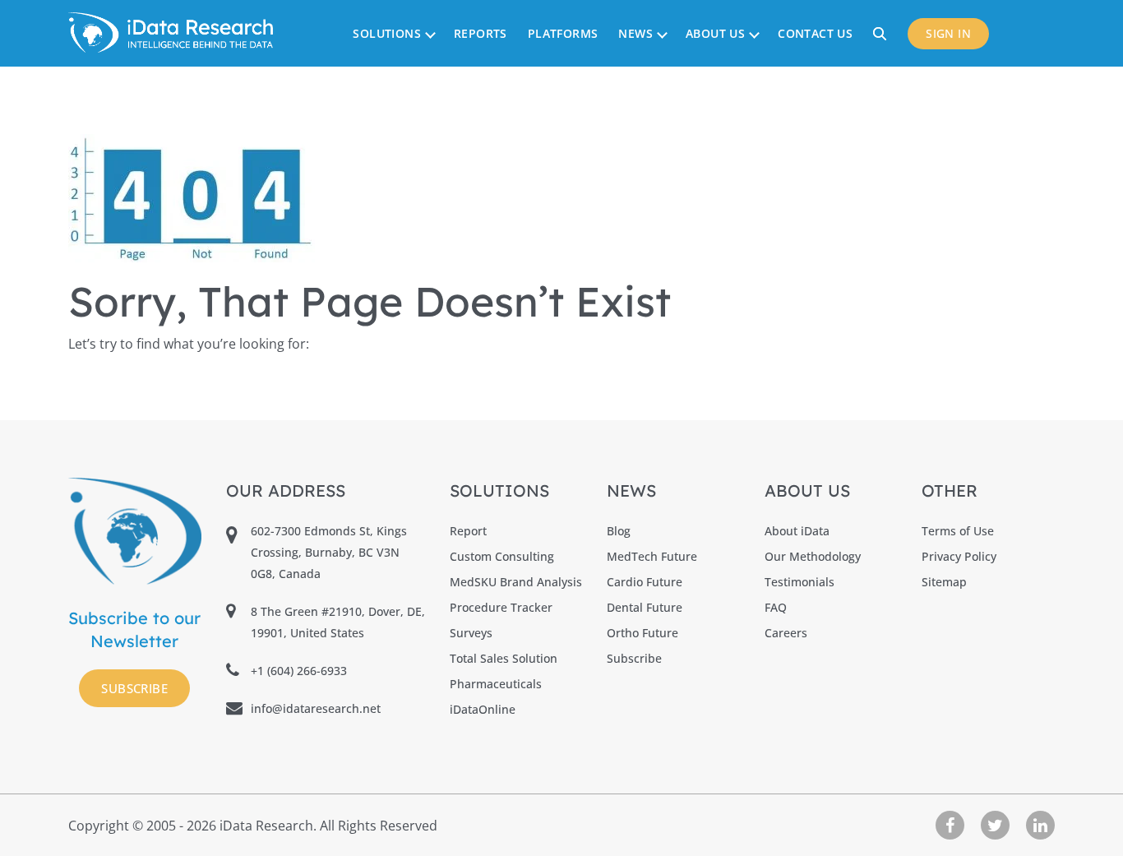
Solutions (387, 33)
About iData (797, 531)
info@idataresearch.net (316, 708)
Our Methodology (813, 556)
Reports (480, 33)
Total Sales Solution (503, 658)
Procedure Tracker (501, 607)
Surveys (471, 633)
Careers (786, 633)
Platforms (563, 33)
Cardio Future (644, 582)
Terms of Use (958, 531)
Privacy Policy (959, 556)
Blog (619, 531)
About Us (715, 33)
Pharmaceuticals (496, 684)
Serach (882, 33)
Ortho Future (642, 633)
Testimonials (799, 582)
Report (468, 531)
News (635, 33)
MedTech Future (652, 556)
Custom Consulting (502, 556)
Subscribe (134, 688)
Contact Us (815, 33)
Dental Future (644, 607)
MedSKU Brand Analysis (516, 582)
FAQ (776, 607)
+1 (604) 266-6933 (299, 670)
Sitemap (944, 582)
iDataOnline (482, 709)
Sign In (948, 33)
